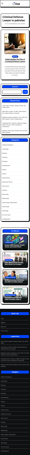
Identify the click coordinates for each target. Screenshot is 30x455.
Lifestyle (4, 190)
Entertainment (6, 165)
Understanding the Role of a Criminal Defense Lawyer (15, 60)
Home (6, 23)
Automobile (5, 149)
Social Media (5, 207)
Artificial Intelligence (7, 145)
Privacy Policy (4, 331)
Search (15, 87)
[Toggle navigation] (2, 3)
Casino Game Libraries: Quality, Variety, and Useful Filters (15, 246)
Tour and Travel (6, 215)
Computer (5, 157)
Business (15, 56)
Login (2, 318)
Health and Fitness (7, 182)
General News (6, 178)
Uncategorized (6, 219)
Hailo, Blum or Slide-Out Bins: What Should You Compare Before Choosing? (14, 112)
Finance (4, 174)
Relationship (5, 198)
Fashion (4, 170)
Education (5, 161)
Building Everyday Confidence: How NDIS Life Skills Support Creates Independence (14, 118)
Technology (5, 211)
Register (3, 322)
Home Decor (5, 186)
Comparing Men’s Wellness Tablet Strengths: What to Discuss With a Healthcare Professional (14, 124)
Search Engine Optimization (9, 202)
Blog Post (3, 327)
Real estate (5, 194)
